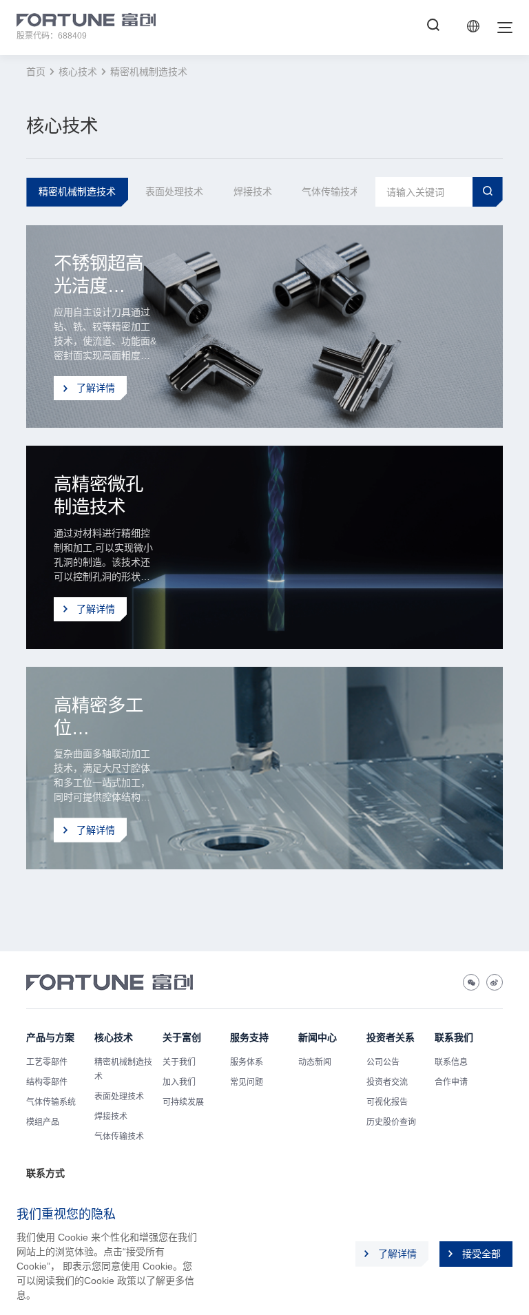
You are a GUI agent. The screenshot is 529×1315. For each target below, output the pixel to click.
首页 (35, 71)
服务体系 (246, 1062)
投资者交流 (387, 1082)
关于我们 (179, 1062)
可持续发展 (183, 1102)
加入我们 (179, 1082)
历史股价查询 (391, 1122)
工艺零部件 (47, 1062)
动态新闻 (314, 1062)
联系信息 (451, 1062)
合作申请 (451, 1082)
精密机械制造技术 (148, 71)
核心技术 (78, 71)
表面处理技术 (119, 1096)
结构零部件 (47, 1082)
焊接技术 (110, 1116)
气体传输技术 (119, 1136)
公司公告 (383, 1062)
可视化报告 (387, 1102)
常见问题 (246, 1082)
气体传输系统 (51, 1102)
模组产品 (42, 1122)
